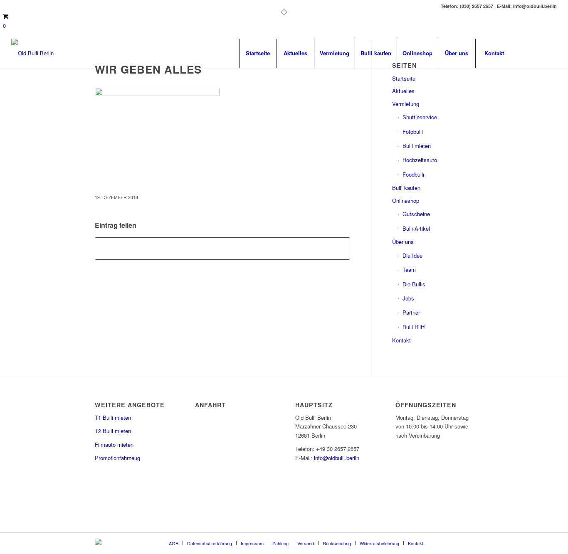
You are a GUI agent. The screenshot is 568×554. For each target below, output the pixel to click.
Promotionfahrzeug (117, 458)
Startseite (403, 78)
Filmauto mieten (114, 444)
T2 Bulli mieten (113, 431)
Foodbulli (413, 174)
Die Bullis (414, 284)
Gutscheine (416, 214)
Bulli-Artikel (416, 228)
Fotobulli (413, 131)
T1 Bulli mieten (113, 417)
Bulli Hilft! (414, 327)
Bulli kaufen (406, 188)
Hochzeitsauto (420, 160)
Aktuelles (403, 91)
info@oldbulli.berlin (336, 458)
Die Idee (412, 255)
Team (409, 269)
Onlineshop (405, 200)
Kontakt (401, 340)
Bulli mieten (417, 146)
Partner (411, 312)
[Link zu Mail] (538, 53)
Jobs (408, 298)
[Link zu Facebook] (525, 53)
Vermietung (405, 104)
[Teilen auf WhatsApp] (222, 248)
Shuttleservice (420, 117)
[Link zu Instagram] (550, 53)
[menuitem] (258, 53)
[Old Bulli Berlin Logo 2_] (32, 53)
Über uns (403, 242)
